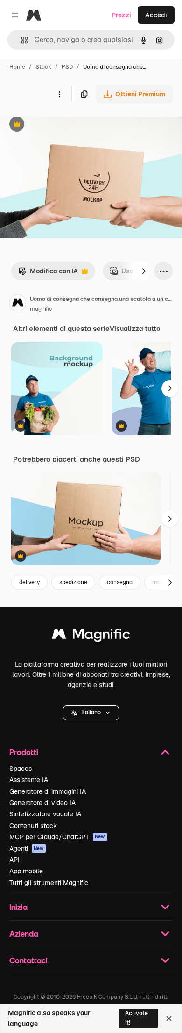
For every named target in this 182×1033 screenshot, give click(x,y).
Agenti (26, 848)
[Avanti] (143, 271)
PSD (67, 67)
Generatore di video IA (42, 803)
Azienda (23, 933)
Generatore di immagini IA (47, 791)
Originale (62, 125)
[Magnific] (91, 636)
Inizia (18, 907)
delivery (29, 582)
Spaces (20, 768)
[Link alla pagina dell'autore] (17, 304)
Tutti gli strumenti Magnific (48, 883)
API (14, 860)
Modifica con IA (48, 273)
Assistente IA (28, 780)
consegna (120, 582)
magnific (41, 309)
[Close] (169, 1018)
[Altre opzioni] (59, 94)
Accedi (156, 15)
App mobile (26, 871)
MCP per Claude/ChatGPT (57, 837)
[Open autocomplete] (21, 40)
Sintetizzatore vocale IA (45, 814)
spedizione (73, 582)
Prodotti (23, 752)
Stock (43, 67)
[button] (91, 712)
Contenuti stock (33, 825)
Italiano (91, 712)
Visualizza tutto (135, 328)
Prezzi (121, 15)
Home (17, 67)
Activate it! (136, 1018)
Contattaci (28, 960)
